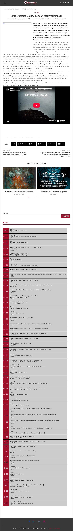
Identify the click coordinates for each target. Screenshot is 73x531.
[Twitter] (61, 3)
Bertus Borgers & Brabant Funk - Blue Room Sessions (27, 388)
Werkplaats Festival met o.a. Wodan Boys (23, 451)
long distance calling (32, 137)
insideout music (18, 137)
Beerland (12, 466)
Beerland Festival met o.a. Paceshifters (22, 455)
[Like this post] (14, 144)
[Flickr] (65, 3)
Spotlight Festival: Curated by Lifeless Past (24, 296)
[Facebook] (29, 521)
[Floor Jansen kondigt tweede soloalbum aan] (19, 178)
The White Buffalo (15, 365)
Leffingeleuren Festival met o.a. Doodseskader (24, 460)
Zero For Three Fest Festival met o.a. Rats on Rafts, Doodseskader (31, 285)
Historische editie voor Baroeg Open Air (53, 191)
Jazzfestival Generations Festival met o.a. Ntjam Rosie (27, 441)
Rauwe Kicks (13, 354)
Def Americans (14, 489)
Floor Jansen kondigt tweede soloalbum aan (19, 191)
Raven (11, 403)
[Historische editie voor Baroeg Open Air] (53, 178)
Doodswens (13, 399)
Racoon (12, 426)
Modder (12, 307)
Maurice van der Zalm (24, 19)
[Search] (68, 3)
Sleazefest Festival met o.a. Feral (20, 343)
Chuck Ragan (14, 235)
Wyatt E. (12, 229)
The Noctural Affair (16, 495)
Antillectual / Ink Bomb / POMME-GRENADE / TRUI (26, 360)
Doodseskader (14, 371)
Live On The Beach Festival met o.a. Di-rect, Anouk (26, 247)
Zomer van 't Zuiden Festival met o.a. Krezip (24, 338)
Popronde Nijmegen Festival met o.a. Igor (23, 446)
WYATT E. (13, 258)
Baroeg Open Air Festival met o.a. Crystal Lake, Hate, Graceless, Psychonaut (34, 420)
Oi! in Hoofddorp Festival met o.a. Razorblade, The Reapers (28, 333)
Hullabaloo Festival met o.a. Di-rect (21, 317)
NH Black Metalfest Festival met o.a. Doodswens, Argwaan (29, 328)
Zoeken (5, 213)
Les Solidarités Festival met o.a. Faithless (23, 269)
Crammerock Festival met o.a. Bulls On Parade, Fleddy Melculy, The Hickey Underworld (38, 274)
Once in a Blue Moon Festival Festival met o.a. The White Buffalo (30, 290)
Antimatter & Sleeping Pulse (19, 253)
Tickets (12, 232)
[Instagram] (63, 3)
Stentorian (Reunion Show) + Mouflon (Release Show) (27, 485)
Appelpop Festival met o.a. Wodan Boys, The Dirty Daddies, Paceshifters (33, 414)
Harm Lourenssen (54, 528)
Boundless (7, 137)
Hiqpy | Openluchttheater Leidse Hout (22, 436)
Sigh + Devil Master (16, 502)
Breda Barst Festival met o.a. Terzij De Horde (24, 280)
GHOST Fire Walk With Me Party (20, 377)
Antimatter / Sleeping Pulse (19, 302)
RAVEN (12, 393)
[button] (5, 182)
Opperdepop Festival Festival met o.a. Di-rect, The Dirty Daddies (30, 408)
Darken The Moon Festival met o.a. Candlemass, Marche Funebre (31, 323)
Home (4, 9)
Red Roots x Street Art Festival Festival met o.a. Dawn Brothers (30, 349)
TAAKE (12, 431)
